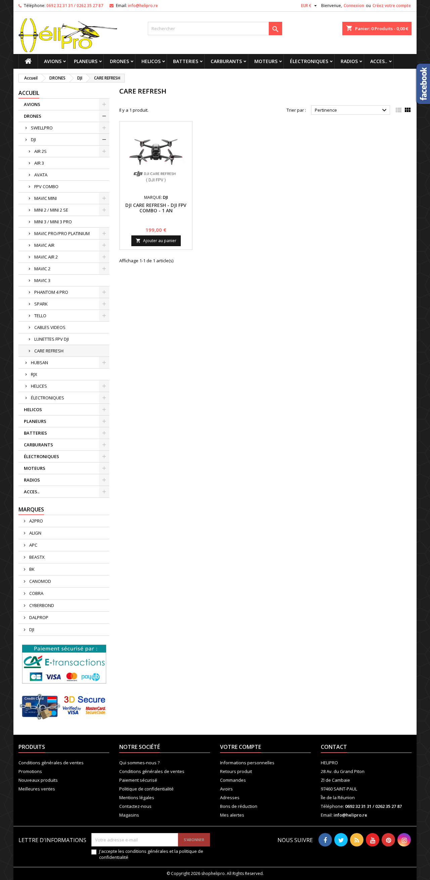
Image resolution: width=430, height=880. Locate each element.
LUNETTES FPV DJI (51, 339)
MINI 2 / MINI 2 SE (51, 210)
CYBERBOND (41, 605)
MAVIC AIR (44, 245)
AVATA (40, 175)
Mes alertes (232, 815)
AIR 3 (39, 163)
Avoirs (226, 789)
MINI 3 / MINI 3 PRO (53, 222)
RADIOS (349, 61)
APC (32, 545)
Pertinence (351, 110)
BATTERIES (185, 61)
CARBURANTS (226, 61)
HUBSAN (39, 363)
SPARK (41, 304)
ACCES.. (378, 61)
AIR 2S (40, 151)
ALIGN (34, 533)
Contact (334, 747)
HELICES (39, 386)
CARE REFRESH (48, 351)
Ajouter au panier (156, 240)
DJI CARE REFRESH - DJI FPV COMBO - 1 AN (155, 208)
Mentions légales (136, 797)
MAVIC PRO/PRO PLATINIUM (62, 233)
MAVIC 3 (42, 280)
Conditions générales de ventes (51, 763)
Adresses (230, 797)
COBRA (35, 593)
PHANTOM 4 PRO (51, 292)
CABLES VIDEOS (50, 327)
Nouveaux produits (38, 780)
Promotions (30, 771)
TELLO (40, 316)
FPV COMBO (46, 186)
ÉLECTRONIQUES (309, 61)
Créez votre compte (392, 5)
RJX (34, 374)
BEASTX (36, 557)
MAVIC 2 (42, 269)
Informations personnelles (247, 763)
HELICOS (151, 61)
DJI (33, 139)
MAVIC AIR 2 (46, 257)
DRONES (119, 61)
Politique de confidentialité (146, 789)
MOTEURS (265, 61)
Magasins (129, 815)
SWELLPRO (42, 128)
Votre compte (240, 747)
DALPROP (38, 617)
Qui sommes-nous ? (139, 763)
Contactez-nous (135, 806)
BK (31, 569)
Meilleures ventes (36, 789)
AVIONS (52, 61)
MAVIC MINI (45, 198)
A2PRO (35, 521)
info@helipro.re (143, 5)
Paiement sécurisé (138, 780)
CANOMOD (39, 581)
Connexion (354, 5)
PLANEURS (85, 61)
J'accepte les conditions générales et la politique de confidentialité (151, 854)
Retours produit (236, 771)
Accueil (28, 93)
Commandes (233, 780)
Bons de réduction (238, 806)
